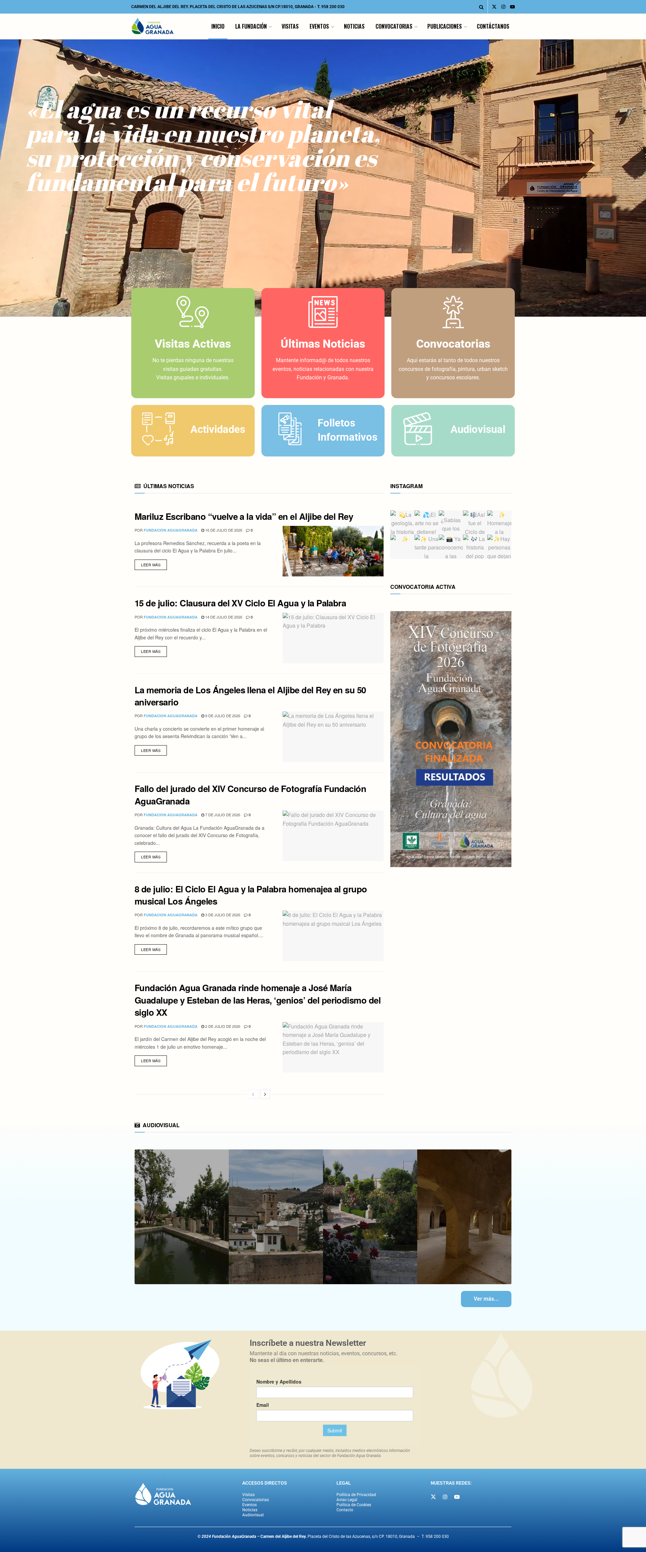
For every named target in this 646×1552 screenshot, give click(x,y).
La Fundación (251, 26)
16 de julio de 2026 (223, 530)
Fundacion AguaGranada (171, 530)
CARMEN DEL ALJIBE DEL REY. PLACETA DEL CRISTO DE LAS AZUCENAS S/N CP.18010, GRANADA (222, 6)
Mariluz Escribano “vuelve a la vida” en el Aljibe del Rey (244, 516)
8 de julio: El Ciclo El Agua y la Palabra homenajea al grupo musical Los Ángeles (251, 895)
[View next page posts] (265, 1094)
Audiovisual (253, 1515)
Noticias (354, 26)
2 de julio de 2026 (222, 1026)
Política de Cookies (353, 1504)
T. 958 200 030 (331, 6)
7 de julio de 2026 (222, 814)
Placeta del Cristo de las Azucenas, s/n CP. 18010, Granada (337, 1536)
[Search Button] (481, 6)
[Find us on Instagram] (503, 6)
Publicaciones (444, 26)
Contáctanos (493, 26)
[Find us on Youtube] (512, 6)
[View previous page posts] (253, 1094)
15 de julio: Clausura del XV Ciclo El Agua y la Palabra (240, 603)
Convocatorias (393, 26)
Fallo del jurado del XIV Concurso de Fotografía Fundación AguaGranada (250, 794)
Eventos (319, 26)
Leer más (154, 563)
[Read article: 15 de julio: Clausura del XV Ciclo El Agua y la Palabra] (333, 638)
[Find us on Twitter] (494, 6)
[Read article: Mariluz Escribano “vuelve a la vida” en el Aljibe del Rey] (333, 551)
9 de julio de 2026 (222, 715)
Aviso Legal (346, 1499)
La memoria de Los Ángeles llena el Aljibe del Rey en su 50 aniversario (250, 696)
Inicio (217, 26)
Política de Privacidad (356, 1494)
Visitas (290, 26)
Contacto (344, 1510)
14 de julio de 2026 (223, 617)
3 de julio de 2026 (222, 914)
